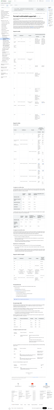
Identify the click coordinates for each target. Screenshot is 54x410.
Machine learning (21, 393)
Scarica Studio (41, 397)
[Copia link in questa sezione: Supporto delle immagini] (25, 254)
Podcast (13, 401)
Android (21, 404)
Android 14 (34, 396)
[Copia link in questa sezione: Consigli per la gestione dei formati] (27, 329)
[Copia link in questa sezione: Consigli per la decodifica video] (25, 230)
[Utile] (43, 13)
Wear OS (27, 394)
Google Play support (49, 396)
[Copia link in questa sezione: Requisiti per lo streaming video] (26, 243)
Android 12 (34, 398)
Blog (12, 400)
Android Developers (15, 13)
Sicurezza (13, 396)
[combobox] (32, 1)
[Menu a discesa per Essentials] (12, 1)
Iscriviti (44, 408)
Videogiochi (20, 392)
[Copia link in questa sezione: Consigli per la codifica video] (24, 187)
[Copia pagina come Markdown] (39, 16)
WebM (42, 102)
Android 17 (34, 392)
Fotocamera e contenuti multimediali (22, 396)
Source (12, 397)
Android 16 (34, 393)
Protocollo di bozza (17, 290)
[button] (4, 20)
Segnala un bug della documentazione (49, 394)
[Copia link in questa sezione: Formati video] (19, 125)
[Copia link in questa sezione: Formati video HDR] (22, 303)
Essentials (20, 13)
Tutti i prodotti (41, 404)
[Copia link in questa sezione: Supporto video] (21, 123)
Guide (30, 13)
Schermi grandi (28, 393)
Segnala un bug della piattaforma (49, 392)
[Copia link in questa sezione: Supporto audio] (21, 31)
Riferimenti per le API (42, 396)
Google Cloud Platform (34, 404)
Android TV (27, 398)
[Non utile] (44, 13)
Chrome (25, 404)
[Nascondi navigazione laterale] (9, 408)
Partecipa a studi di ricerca (49, 397)
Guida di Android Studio (43, 393)
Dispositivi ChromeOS (28, 395)
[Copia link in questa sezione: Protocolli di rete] (21, 284)
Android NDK (41, 398)
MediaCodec (32, 27)
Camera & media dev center (6, 3)
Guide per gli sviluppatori (41, 394)
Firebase (29, 404)
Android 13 (34, 397)
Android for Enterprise (14, 395)
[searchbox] (5, 7)
